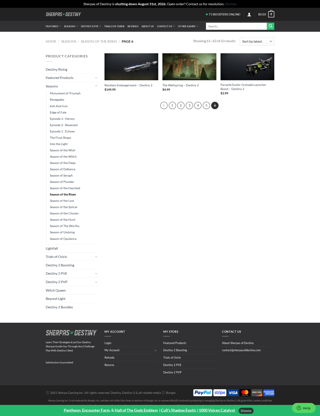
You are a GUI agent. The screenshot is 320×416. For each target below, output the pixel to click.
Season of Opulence (63, 239)
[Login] (249, 14)
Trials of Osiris (114, 26)
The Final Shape (60, 137)
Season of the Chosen (64, 213)
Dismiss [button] (231, 4)
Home (51, 41)
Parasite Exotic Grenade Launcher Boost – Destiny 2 (243, 87)
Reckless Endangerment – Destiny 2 (128, 85)
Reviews (133, 26)
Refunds (109, 357)
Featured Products (60, 77)
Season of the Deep (63, 163)
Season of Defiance (62, 169)
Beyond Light (56, 298)
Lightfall (52, 248)
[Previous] (164, 105)
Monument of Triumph (65, 93)
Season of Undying (62, 232)
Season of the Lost (62, 200)
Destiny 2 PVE (89, 26)
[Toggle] (96, 77)
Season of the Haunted (65, 188)
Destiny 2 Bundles (59, 307)
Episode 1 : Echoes (62, 131)
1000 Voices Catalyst (217, 410)
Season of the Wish (62, 150)
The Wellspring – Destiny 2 (180, 85)
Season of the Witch (63, 156)
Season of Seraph (61, 175)
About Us (147, 26)
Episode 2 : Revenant (64, 125)
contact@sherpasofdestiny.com (241, 350)
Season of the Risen (99, 41)
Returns (109, 365)
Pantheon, (72, 410)
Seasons (69, 26)
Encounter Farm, (96, 410)
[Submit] (270, 26)
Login (107, 343)
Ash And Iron (59, 106)
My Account (112, 350)
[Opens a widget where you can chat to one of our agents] (304, 408)
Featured (52, 26)
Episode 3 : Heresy (62, 118)
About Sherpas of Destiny (238, 343)
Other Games (186, 26)
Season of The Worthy (64, 226)
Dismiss (246, 411)
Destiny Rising (56, 69)
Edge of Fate (58, 112)
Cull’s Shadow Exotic (178, 410)
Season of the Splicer (64, 207)
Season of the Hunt (62, 219)
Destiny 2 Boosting (60, 265)
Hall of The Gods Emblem (136, 410)
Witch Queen (56, 290)
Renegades (57, 99)
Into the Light (59, 144)
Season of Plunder (62, 182)
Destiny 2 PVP (56, 282)
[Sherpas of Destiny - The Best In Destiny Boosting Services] (64, 14)
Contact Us (164, 26)
